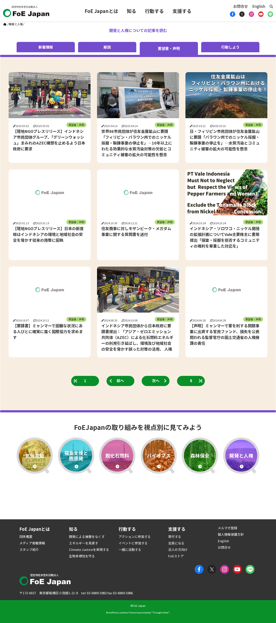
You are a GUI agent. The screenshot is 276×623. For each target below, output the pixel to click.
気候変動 (34, 455)
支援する (181, 10)
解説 (107, 47)
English (258, 6)
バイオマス (159, 455)
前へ (120, 380)
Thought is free (160, 612)
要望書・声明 (76, 125)
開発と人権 (241, 455)
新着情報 (45, 47)
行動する (154, 10)
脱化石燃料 (117, 455)
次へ (155, 380)
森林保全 (199, 455)
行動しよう (230, 47)
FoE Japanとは (101, 10)
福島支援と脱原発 (76, 455)
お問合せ (240, 6)
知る (131, 10)
